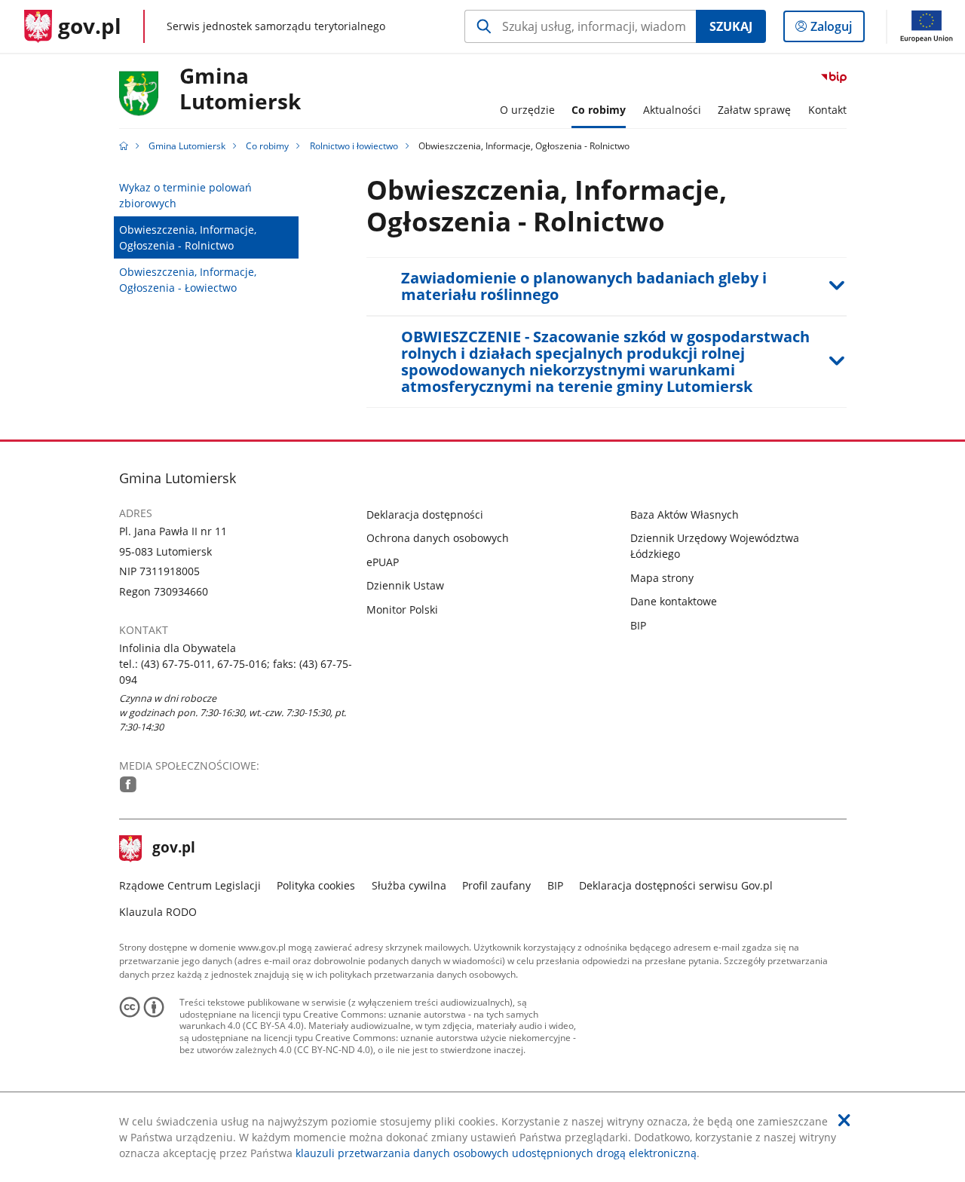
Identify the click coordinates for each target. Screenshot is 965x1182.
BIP (638, 625)
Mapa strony (662, 578)
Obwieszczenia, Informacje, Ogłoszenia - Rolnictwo (187, 237)
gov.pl (173, 848)
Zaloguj (837, 29)
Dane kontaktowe (673, 601)
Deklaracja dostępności (424, 514)
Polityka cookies (316, 885)
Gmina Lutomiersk (187, 145)
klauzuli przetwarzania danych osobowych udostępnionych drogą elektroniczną (496, 1153)
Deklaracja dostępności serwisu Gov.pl (676, 885)
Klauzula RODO (158, 912)
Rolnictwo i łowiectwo (354, 145)
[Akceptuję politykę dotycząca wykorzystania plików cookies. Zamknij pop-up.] (844, 1120)
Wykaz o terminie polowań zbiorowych (185, 195)
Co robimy (267, 145)
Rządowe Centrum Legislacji (190, 885)
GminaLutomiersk (240, 89)
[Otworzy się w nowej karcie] (128, 784)
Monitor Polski (402, 609)
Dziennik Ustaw (405, 585)
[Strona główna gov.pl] (123, 145)
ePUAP (382, 562)
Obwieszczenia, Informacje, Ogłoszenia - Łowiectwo (187, 280)
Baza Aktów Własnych (684, 514)
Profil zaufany (496, 885)
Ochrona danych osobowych (437, 538)
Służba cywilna (409, 885)
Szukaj (730, 26)
